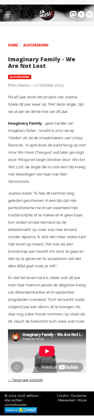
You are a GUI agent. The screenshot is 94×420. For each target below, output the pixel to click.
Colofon (63, 396)
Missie (82, 400)
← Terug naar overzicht (25, 380)
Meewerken (66, 400)
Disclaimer (79, 396)
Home (13, 45)
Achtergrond (35, 45)
